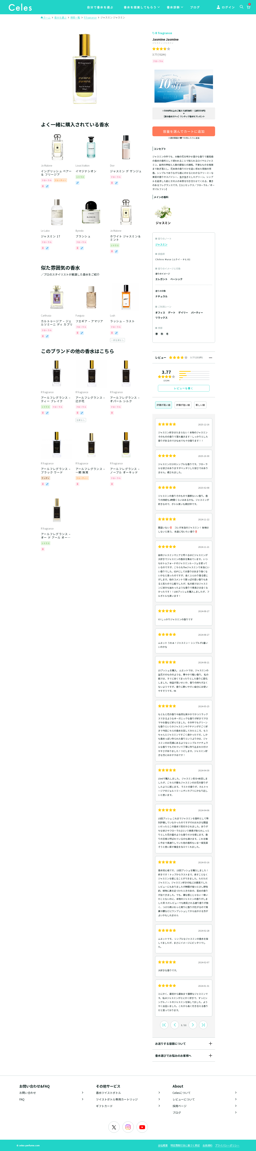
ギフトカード (104, 1106)
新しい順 (200, 405)
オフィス (160, 312)
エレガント (161, 279)
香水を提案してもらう (140, 7)
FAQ (21, 1099)
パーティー (197, 312)
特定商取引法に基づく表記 (185, 1145)
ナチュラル (161, 296)
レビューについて (184, 1099)
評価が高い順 (163, 405)
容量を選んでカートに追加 (184, 131)
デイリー (183, 312)
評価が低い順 (183, 405)
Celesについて (182, 1093)
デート (171, 312)
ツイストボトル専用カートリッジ (117, 1099)
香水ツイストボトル (108, 1093)
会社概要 (163, 1145)
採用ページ (180, 1106)
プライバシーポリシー (227, 1145)
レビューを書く (183, 388)
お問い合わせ (27, 1093)
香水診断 (173, 7)
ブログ (195, 7)
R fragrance (163, 33)
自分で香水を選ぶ (100, 7)
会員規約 (207, 1145)
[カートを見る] (248, 7)
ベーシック (176, 279)
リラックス (161, 317)
